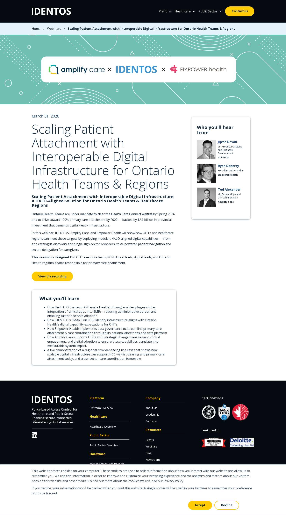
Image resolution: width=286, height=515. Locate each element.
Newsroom (153, 459)
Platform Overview (101, 408)
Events (150, 440)
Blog (148, 453)
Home (36, 28)
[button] (185, 11)
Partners (151, 421)
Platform (165, 11)
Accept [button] (200, 505)
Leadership (152, 414)
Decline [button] (226, 505)
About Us (151, 408)
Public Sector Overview (104, 445)
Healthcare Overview (103, 426)
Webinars (54, 28)
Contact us (240, 11)
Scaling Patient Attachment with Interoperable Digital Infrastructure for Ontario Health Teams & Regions (151, 28)
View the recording (52, 276)
